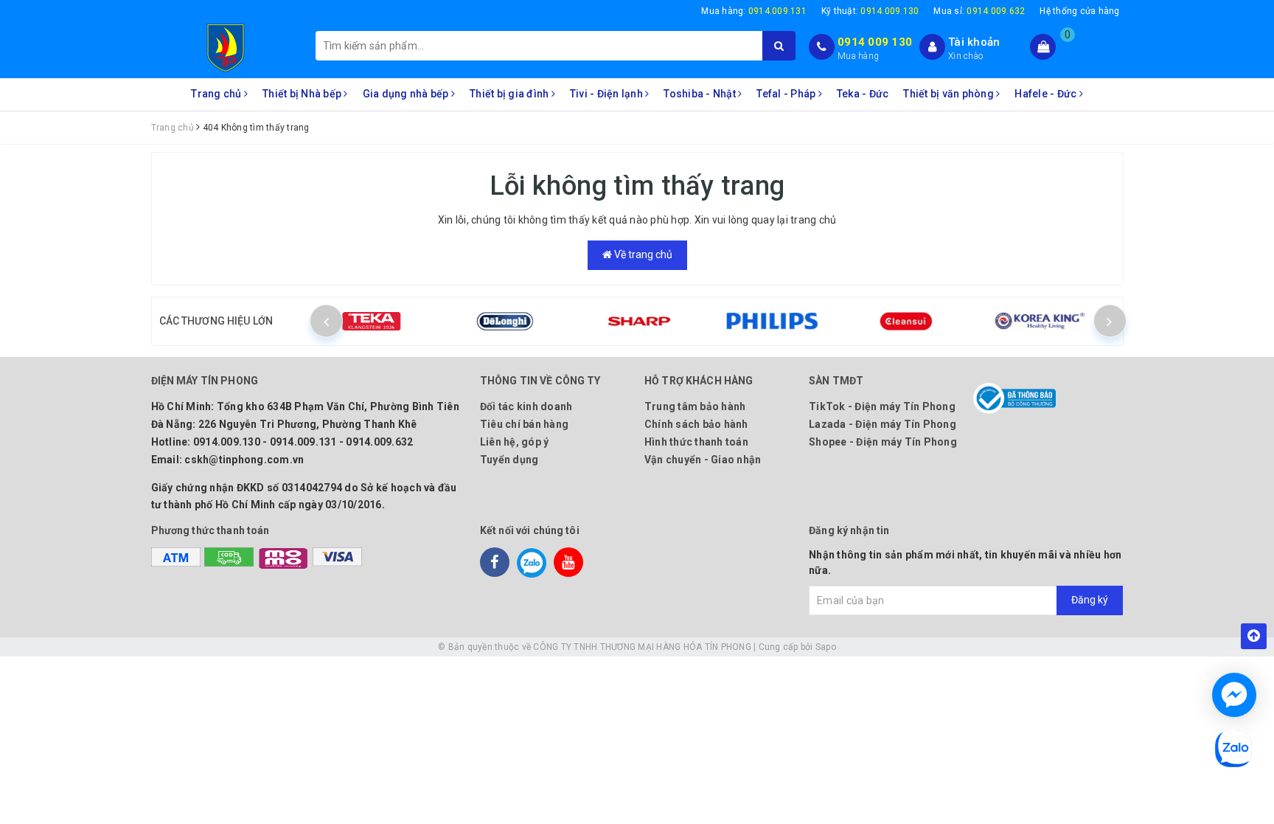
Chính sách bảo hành (696, 424)
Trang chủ (217, 94)
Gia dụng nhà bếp (407, 94)
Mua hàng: (754, 11)
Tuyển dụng (509, 459)
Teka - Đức (863, 94)
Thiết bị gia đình (510, 94)
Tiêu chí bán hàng (524, 424)
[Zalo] (531, 562)
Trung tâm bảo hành (695, 406)
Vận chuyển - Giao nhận (703, 459)
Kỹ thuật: (870, 11)
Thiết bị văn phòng (949, 94)
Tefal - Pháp (787, 94)
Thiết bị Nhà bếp (303, 94)
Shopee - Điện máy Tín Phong (883, 442)
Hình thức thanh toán (696, 442)
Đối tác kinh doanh (526, 406)
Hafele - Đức (1046, 94)
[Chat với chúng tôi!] (1234, 695)
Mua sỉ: (979, 11)
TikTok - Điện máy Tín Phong (882, 406)
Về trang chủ (642, 254)
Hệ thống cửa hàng (1079, 11)
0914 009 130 (875, 42)
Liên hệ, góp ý (514, 442)
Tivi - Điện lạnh (607, 94)
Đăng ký (1089, 600)
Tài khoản (974, 42)
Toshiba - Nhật (701, 94)
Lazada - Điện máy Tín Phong (882, 424)
